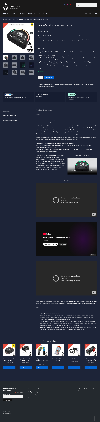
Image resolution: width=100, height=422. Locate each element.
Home (6, 13)
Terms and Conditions (35, 389)
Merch (23, 13)
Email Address (7, 394)
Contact (32, 398)
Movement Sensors (28, 19)
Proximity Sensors (67, 84)
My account (41, 13)
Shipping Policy (34, 392)
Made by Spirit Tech (48, 84)
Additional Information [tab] (9, 115)
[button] (31, 33)
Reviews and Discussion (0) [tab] (10, 120)
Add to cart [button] (9, 367)
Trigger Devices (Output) (48, 86)
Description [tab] (6, 111)
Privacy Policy (33, 395)
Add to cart (49, 77)
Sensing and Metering (18, 19)
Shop (13, 13)
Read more (25, 367)
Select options (41, 367)
